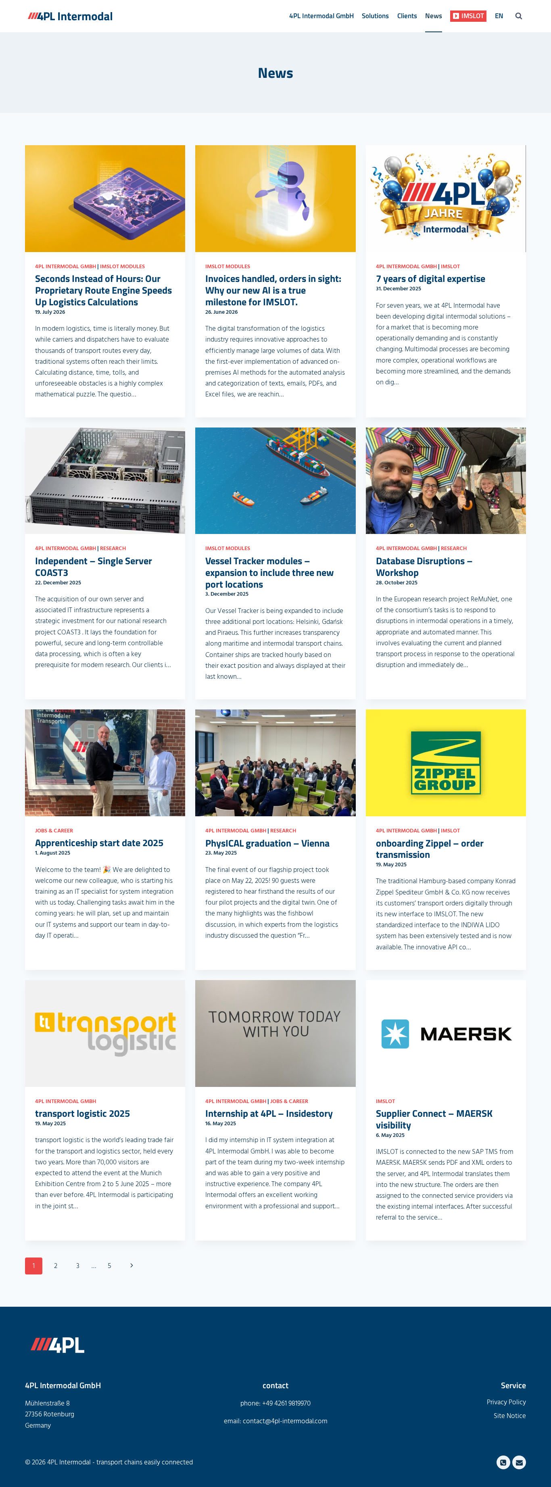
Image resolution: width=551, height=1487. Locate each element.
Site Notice (510, 1416)
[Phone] (503, 1462)
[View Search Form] (518, 16)
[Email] (519, 1462)
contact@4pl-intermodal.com (285, 1421)
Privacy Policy (506, 1402)
